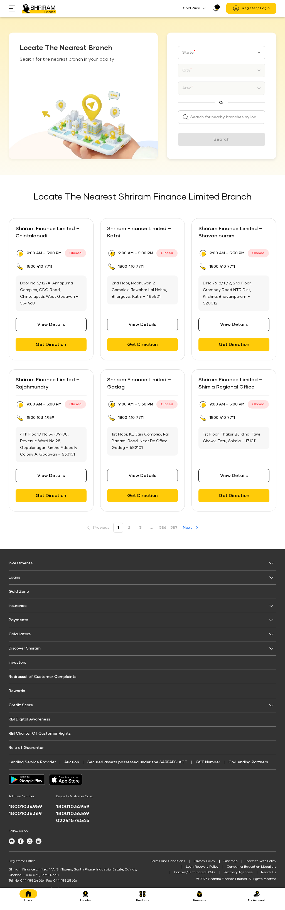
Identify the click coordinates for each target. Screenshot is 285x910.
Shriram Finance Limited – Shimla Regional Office (230, 383)
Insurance (18, 606)
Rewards (17, 691)
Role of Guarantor (26, 748)
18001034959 (25, 806)
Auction (71, 762)
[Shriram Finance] (39, 8)
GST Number (208, 762)
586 (162, 528)
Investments (21, 563)
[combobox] (221, 52)
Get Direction (51, 344)
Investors (17, 663)
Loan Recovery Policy (202, 867)
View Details (51, 324)
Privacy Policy (204, 861)
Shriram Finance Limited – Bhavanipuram (230, 232)
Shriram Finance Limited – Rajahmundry (47, 383)
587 (174, 528)
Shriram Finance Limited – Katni (139, 232)
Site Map (230, 861)
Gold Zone (19, 592)
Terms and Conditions (168, 861)
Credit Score (21, 705)
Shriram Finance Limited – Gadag (139, 383)
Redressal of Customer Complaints (42, 677)
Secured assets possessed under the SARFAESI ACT (137, 762)
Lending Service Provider (32, 762)
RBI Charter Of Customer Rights (40, 734)
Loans (14, 577)
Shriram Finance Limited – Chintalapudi (47, 232)
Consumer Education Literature (251, 867)
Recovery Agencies (238, 872)
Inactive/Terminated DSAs (194, 872)
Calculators (20, 634)
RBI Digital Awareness (29, 719)
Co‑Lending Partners (248, 762)
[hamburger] (15, 8)
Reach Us (268, 872)
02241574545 (72, 820)
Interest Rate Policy (261, 861)
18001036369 (25, 813)
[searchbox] (221, 117)
